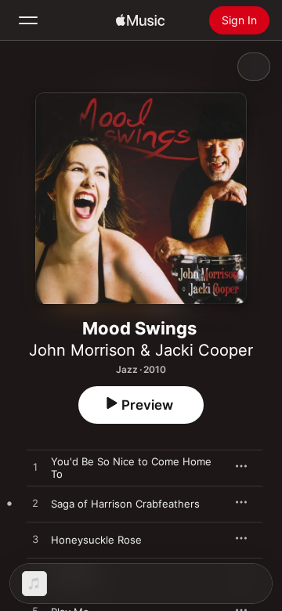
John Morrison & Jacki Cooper (141, 350)
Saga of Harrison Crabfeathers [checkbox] (125, 503)
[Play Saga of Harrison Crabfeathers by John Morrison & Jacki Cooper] (35, 504)
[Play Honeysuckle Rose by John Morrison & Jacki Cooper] (35, 540)
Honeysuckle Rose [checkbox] (96, 539)
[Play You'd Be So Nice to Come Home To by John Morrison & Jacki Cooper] (35, 468)
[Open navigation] (28, 20)
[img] (140, 20)
